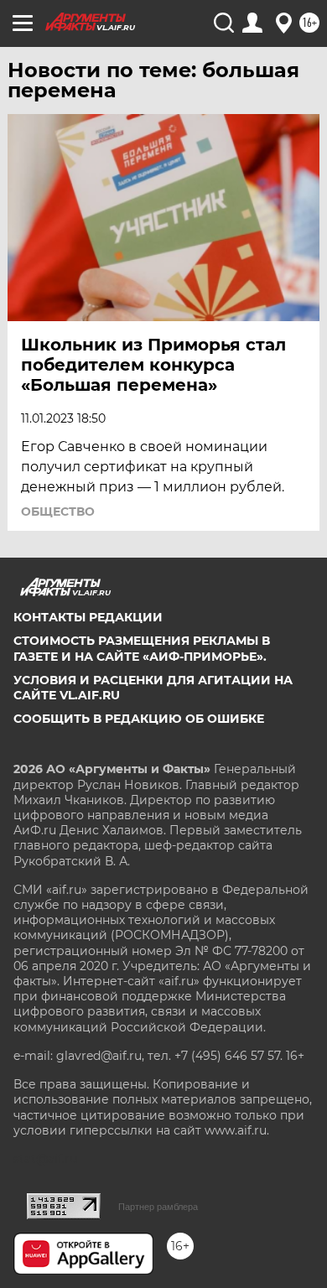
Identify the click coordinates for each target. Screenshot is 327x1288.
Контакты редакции (88, 617)
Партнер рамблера (158, 1207)
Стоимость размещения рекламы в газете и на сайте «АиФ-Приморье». (141, 648)
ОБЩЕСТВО (58, 511)
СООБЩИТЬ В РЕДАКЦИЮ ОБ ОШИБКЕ (138, 718)
